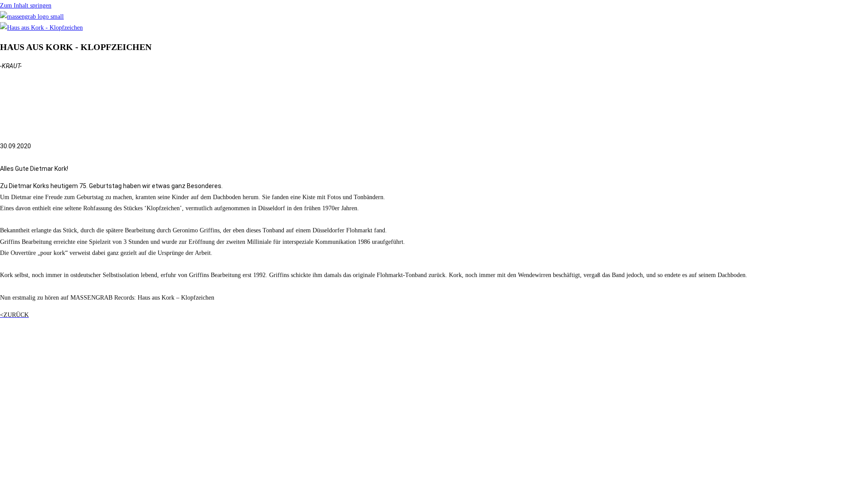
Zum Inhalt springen (25, 5)
